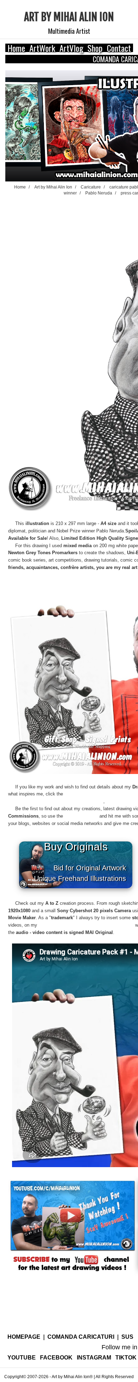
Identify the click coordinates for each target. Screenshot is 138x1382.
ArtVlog (71, 47)
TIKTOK (126, 1358)
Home (16, 47)
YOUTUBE (21, 1358)
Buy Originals (83, 861)
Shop (95, 47)
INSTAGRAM (94, 1358)
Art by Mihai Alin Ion (69, 17)
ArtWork (42, 47)
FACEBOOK (56, 1358)
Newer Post (17, 1323)
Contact (119, 47)
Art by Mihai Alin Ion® (72, 1376)
